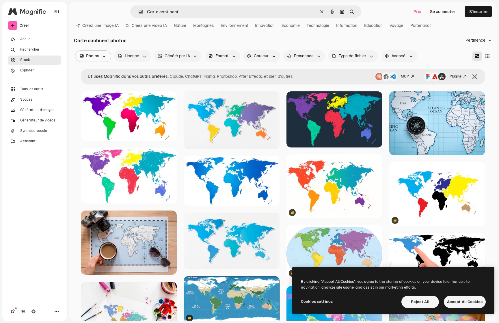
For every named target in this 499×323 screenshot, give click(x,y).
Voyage (396, 25)
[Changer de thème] (33, 311)
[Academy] (23, 311)
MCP (405, 76)
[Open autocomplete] (138, 12)
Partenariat (420, 25)
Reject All (420, 301)
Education (373, 25)
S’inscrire (478, 11)
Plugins (455, 76)
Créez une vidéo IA (149, 25)
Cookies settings (317, 301)
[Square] (487, 56)
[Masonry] (477, 56)
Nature (180, 25)
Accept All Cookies (465, 301)
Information (346, 25)
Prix (417, 11)
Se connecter (442, 11)
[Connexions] (12, 311)
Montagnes (203, 25)
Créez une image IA (100, 25)
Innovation (265, 25)
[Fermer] (474, 76)
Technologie (318, 25)
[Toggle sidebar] (56, 11)
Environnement (234, 25)
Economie (291, 25)
